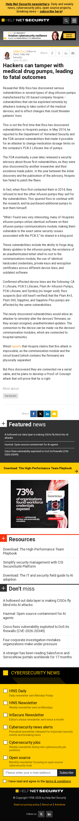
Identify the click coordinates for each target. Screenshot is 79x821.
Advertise (60, 804)
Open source (19, 757)
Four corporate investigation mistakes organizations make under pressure (32, 642)
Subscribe (66, 772)
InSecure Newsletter (26, 715)
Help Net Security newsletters (27, 4)
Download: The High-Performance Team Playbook (38, 468)
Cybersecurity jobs (24, 742)
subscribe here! (51, 11)
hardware (10, 395)
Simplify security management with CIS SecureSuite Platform (33, 564)
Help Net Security (55, 797)
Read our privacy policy (27, 804)
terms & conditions (58, 781)
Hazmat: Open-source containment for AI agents (31, 444)
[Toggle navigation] (74, 20)
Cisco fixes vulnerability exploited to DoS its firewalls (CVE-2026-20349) (36, 629)
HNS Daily (17, 691)
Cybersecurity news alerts (31, 727)
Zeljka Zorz (19, 51)
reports (16, 346)
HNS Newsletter (23, 703)
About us (47, 804)
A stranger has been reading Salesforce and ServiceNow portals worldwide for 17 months (37, 655)
